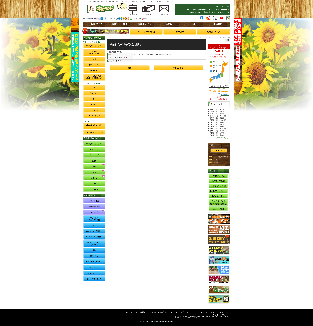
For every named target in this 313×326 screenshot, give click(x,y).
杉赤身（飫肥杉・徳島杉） (94, 52)
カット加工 (94, 212)
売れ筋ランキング (213, 32)
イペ (94, 99)
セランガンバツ (94, 93)
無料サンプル (144, 24)
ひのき (94, 59)
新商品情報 (180, 32)
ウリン (94, 87)
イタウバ (94, 104)
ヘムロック (94, 149)
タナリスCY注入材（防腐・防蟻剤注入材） (94, 77)
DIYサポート (193, 24)
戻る (129, 68)
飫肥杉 (94, 161)
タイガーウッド (94, 116)
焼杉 (94, 167)
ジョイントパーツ (94, 273)
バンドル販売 (94, 201)
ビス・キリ (94, 256)
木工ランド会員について (219, 157)
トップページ (203, 37)
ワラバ (94, 184)
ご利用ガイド (95, 24)
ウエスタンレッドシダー (94, 46)
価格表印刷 (215, 162)
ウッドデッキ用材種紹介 (146, 32)
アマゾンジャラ (94, 110)
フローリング (94, 267)
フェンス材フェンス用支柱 (94, 219)
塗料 (94, 250)
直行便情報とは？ (223, 138)
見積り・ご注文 (120, 24)
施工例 (168, 24)
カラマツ (94, 178)
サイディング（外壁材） (94, 237)
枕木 (94, 225)
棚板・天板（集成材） (94, 262)
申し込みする (178, 68)
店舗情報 (217, 24)
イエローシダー (94, 65)
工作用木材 (94, 189)
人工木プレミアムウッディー (94, 126)
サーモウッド (94, 70)
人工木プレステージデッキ (94, 132)
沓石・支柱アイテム (94, 279)
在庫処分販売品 (94, 207)
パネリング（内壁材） (94, 231)
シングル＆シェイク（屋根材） (94, 244)
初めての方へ (215, 159)
